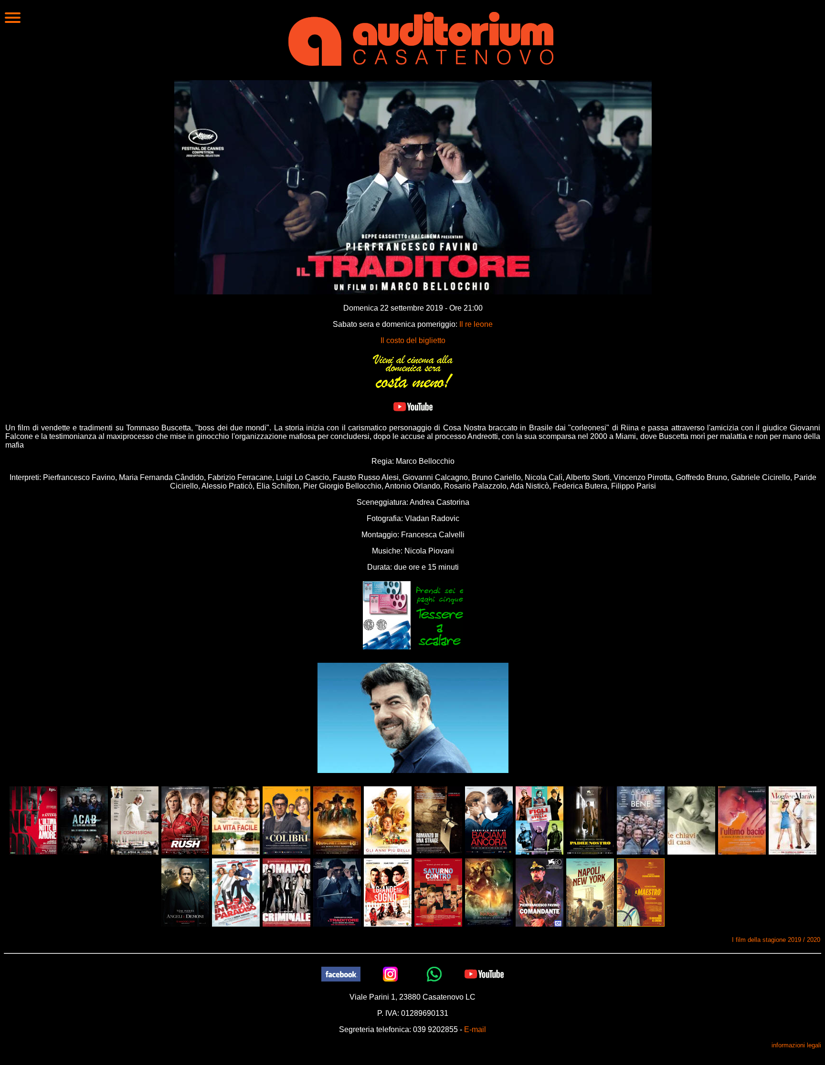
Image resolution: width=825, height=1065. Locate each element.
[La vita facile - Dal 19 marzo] (236, 819)
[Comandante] (539, 892)
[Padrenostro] (590, 819)
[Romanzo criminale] (286, 892)
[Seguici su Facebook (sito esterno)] (341, 973)
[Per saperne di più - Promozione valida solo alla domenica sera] (413, 370)
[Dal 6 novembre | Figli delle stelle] (539, 819)
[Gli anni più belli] (387, 819)
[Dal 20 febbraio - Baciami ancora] (489, 819)
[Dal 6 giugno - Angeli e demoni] (185, 892)
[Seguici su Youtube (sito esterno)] (484, 973)
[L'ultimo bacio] (742, 819)
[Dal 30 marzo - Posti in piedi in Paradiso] (236, 892)
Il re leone (476, 324)
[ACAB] (84, 819)
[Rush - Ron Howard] (185, 819)
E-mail (475, 1029)
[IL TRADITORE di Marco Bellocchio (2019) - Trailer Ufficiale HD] (413, 406)
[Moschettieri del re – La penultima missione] (337, 819)
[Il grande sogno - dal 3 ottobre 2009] (387, 892)
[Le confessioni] (134, 819)
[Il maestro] (640, 892)
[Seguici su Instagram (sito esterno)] (390, 973)
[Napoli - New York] (590, 892)
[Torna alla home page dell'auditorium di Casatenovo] (421, 37)
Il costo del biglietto (413, 340)
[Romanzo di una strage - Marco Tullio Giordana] (438, 819)
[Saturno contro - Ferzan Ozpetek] (438, 892)
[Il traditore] (337, 892)
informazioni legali (796, 1045)
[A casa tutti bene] (640, 819)
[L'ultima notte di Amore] (33, 819)
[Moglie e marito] (792, 819)
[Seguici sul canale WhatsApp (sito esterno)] (434, 973)
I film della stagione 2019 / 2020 (776, 939)
